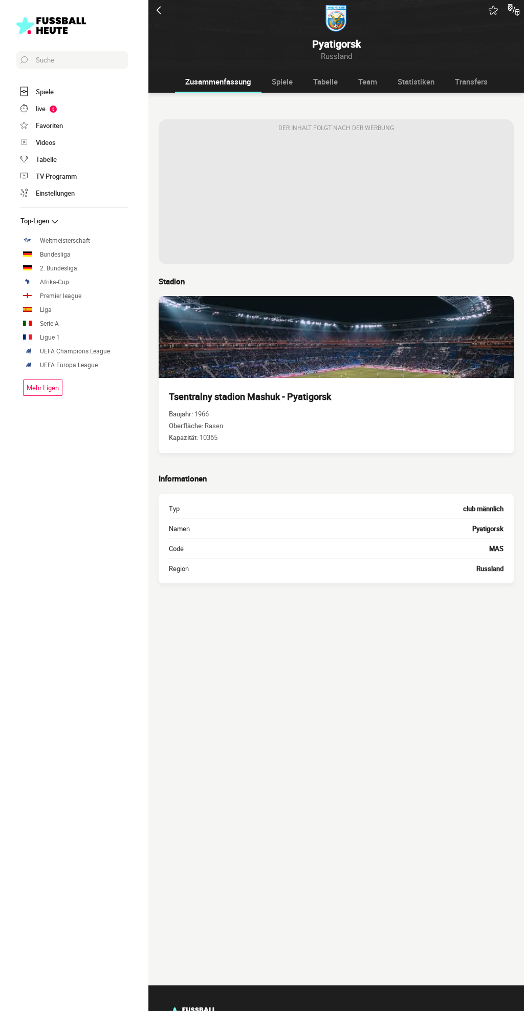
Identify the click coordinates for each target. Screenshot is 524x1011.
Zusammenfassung (218, 81)
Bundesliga (55, 254)
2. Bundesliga (58, 268)
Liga (46, 309)
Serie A (49, 323)
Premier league (60, 295)
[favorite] (493, 10)
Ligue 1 (50, 337)
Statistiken (416, 81)
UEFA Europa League (69, 365)
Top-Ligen (35, 220)
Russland (490, 568)
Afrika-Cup (54, 282)
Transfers (471, 81)
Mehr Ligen (43, 387)
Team (367, 81)
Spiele (282, 81)
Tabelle (325, 81)
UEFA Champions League (75, 351)
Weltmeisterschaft (65, 240)
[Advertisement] (336, 200)
